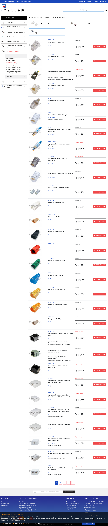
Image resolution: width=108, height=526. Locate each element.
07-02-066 (51, 436)
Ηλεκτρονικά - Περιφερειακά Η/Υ (15, 46)
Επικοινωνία (4, 505)
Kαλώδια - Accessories (13, 41)
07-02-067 (51, 451)
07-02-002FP (51, 69)
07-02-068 (51, 465)
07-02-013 (51, 258)
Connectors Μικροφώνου (13, 66)
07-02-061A (51, 393)
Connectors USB (85, 24)
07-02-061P (51, 407)
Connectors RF (10, 60)
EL (103, 1)
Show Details (86, 524)
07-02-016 (51, 302)
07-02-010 (51, 200)
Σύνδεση (89, 1)
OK (93, 524)
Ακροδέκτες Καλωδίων (12, 73)
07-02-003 (51, 83)
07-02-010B (51, 214)
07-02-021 (51, 363)
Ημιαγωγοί (10, 22)
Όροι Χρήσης (22, 502)
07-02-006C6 (51, 127)
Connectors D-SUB (46, 32)
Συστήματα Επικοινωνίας (14, 82)
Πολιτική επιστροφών (25, 507)
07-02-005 (51, 112)
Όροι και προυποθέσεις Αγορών (28, 503)
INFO (49, 45)
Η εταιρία (4, 502)
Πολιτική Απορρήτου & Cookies (27, 505)
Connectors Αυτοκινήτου (13, 69)
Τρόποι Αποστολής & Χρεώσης (27, 509)
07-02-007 (51, 156)
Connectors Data (11, 62)
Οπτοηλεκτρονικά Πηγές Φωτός (13, 27)
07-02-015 (51, 287)
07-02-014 (51, 273)
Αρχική (81, 1)
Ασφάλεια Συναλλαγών (25, 511)
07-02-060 (51, 378)
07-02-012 (51, 244)
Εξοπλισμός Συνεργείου (13, 37)
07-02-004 (51, 98)
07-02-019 (51, 348)
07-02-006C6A (52, 142)
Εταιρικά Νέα (5, 503)
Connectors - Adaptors (13, 51)
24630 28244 (17, 1)
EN (106, 1)
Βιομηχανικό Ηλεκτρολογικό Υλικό (14, 86)
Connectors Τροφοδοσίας (13, 71)
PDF (53, 59)
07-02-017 (51, 316)
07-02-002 (51, 54)
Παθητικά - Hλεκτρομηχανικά (15, 32)
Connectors (10, 56)
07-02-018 (51, 331)
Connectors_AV (10, 58)
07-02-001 (51, 40)
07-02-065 (51, 422)
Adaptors (9, 76)
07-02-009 (51, 185)
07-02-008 (51, 171)
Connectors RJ (45, 24)
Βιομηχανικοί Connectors (13, 67)
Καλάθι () (99, 1)
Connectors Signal (11, 64)
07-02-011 (51, 229)
